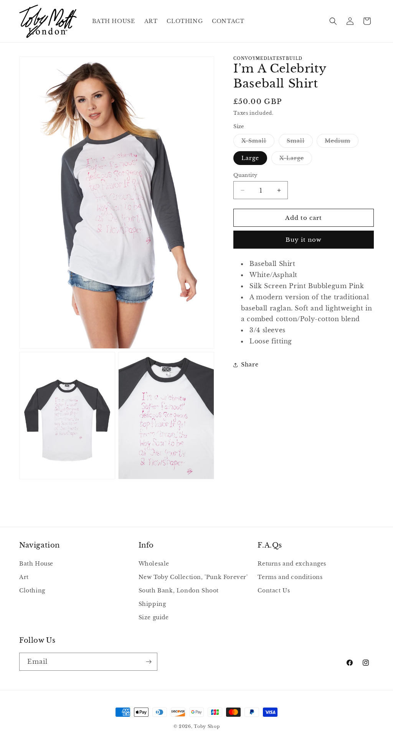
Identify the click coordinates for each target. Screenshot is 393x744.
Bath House (36, 563)
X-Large (295, 159)
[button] (333, 21)
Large (250, 158)
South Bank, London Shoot (179, 590)
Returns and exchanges (292, 563)
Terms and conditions (290, 577)
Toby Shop (207, 726)
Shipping (152, 603)
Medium (341, 142)
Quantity (245, 175)
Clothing (32, 590)
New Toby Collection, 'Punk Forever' (193, 577)
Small (300, 142)
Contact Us (274, 590)
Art (24, 577)
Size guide (154, 617)
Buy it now (304, 239)
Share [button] (249, 364)
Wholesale (154, 563)
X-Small (257, 142)
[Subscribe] (148, 662)
